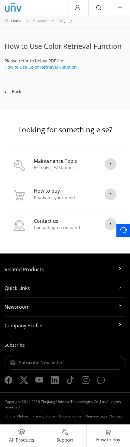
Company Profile (23, 325)
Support (40, 21)
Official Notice (16, 416)
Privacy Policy (43, 416)
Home (16, 21)
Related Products (24, 269)
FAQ (61, 21)
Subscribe (15, 345)
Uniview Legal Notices (103, 416)
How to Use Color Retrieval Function (41, 67)
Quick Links (17, 288)
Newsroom (17, 307)
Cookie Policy (70, 416)
